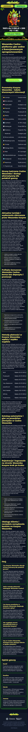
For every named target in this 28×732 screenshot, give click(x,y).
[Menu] (25, 3)
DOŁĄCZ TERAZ (14, 34)
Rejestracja (21, 6)
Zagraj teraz (14, 80)
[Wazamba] (13, 2)
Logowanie (7, 6)
